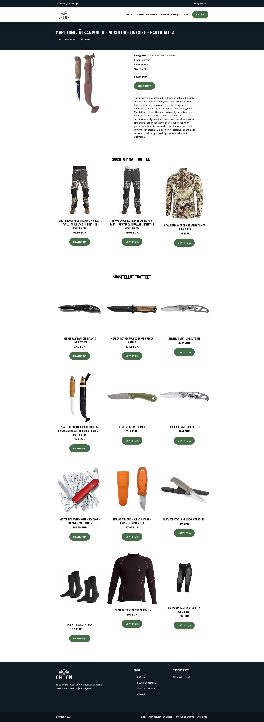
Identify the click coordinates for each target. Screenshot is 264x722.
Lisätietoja (144, 85)
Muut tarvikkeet (67, 39)
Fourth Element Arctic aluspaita (132, 610)
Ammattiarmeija (147, 14)
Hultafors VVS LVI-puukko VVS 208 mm (184, 519)
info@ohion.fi (200, 3)
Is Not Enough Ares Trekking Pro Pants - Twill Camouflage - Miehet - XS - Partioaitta (80, 224)
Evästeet (167, 716)
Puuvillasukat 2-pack (79, 624)
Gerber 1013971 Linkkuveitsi (184, 427)
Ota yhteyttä (154, 716)
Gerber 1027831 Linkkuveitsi (184, 338)
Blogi (186, 14)
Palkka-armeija (170, 14)
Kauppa (200, 14)
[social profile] (77, 3)
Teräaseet (85, 39)
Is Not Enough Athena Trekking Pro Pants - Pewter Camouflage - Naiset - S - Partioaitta (132, 224)
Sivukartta (202, 716)
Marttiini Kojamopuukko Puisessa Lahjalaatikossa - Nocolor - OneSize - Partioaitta (79, 430)
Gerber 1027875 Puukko (132, 427)
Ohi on (129, 14)
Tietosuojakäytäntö (184, 716)
